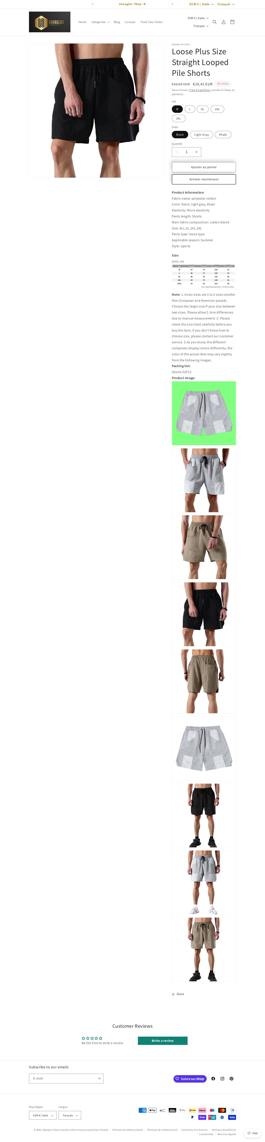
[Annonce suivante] (172, 4)
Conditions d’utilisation (194, 1129)
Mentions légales (227, 1134)
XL (202, 109)
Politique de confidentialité (162, 1129)
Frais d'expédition (200, 90)
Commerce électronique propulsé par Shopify (83, 1130)
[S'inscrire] (98, 1078)
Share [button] (180, 994)
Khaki (223, 134)
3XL (178, 118)
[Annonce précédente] (92, 4)
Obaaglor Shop (50, 1130)
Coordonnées (206, 1134)
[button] (100, 22)
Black (180, 134)
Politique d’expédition (224, 1129)
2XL (217, 109)
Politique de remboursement (127, 1129)
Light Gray (201, 134)
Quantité (177, 144)
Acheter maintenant (204, 179)
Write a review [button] (162, 1040)
